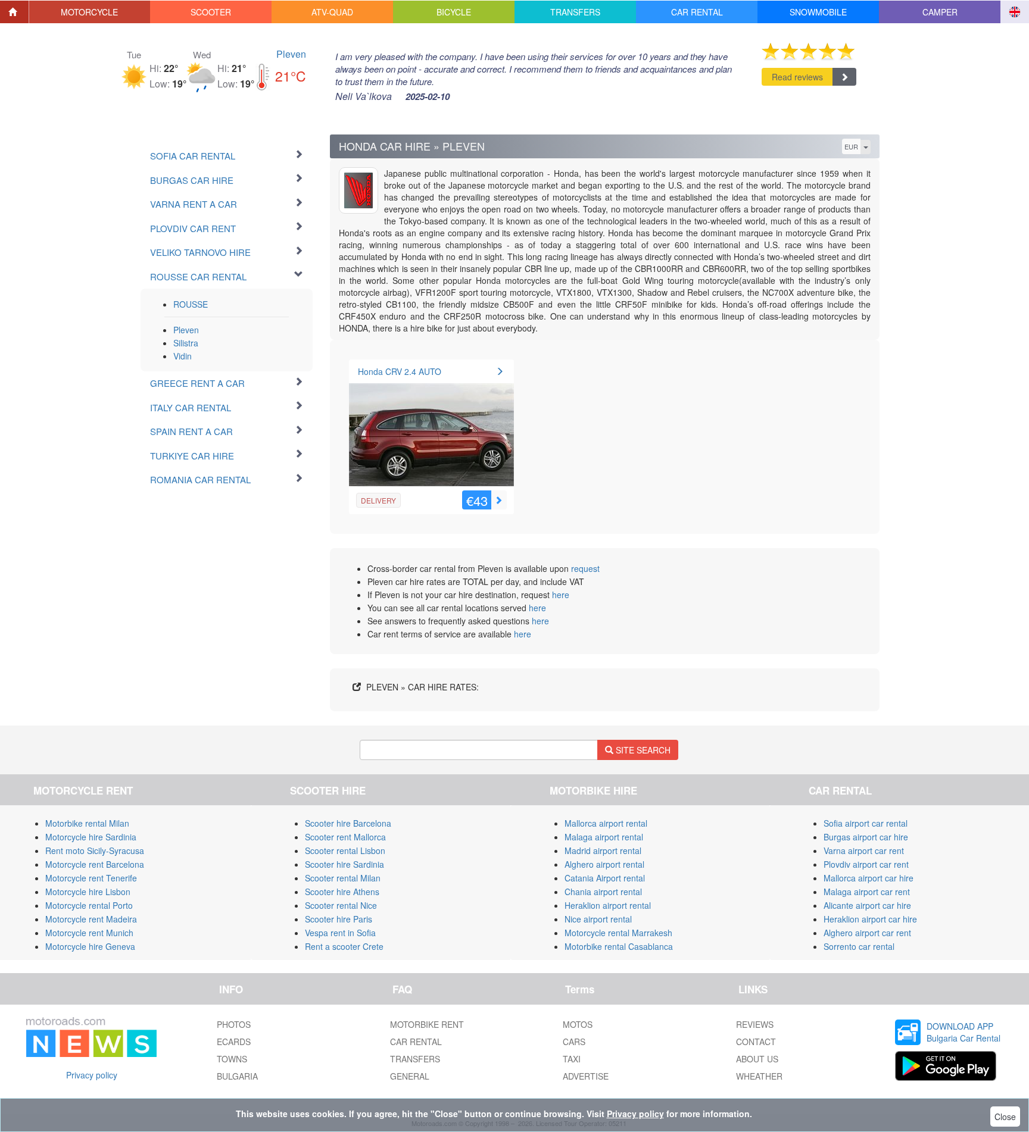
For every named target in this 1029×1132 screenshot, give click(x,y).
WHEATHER (759, 1076)
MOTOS (578, 1024)
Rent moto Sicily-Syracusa (94, 850)
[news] (91, 1034)
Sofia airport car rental (866, 823)
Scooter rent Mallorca (345, 837)
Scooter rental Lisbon (345, 850)
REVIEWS (755, 1024)
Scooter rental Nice (341, 905)
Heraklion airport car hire (870, 919)
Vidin (182, 356)
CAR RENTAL (416, 1041)
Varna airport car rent (864, 850)
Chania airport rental (603, 892)
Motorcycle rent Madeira (91, 919)
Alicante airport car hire (867, 905)
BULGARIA (237, 1076)
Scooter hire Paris (338, 919)
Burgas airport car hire (866, 837)
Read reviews (797, 77)
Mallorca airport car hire (868, 878)
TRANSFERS (415, 1059)
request (585, 568)
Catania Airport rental (605, 878)
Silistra (185, 343)
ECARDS (234, 1041)
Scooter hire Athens (342, 892)
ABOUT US (757, 1059)
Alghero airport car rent (867, 933)
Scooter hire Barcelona (348, 823)
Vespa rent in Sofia (340, 933)
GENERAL (409, 1076)
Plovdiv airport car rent (866, 864)
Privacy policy (91, 1075)
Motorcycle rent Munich (89, 933)
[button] (90, 12)
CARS (574, 1041)
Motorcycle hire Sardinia (90, 837)
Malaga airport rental (604, 837)
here (560, 595)
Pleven (291, 54)
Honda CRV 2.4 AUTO (399, 371)
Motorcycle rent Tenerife (91, 878)
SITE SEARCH (642, 750)
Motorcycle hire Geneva (90, 946)
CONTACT (756, 1041)
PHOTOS (234, 1024)
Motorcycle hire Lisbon (87, 892)
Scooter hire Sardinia (344, 864)
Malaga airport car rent (867, 892)
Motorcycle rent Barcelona (94, 864)
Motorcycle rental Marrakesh (618, 933)
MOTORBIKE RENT (427, 1024)
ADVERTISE (586, 1076)
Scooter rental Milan (343, 878)
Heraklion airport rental (608, 905)
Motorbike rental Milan (87, 823)
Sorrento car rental (859, 946)
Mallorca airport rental (606, 823)
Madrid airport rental (603, 850)
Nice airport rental (598, 919)
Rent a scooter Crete (344, 946)
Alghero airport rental (604, 864)
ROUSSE (190, 304)
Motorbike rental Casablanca (619, 946)
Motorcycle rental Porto (89, 905)
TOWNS (232, 1059)
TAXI (572, 1059)
